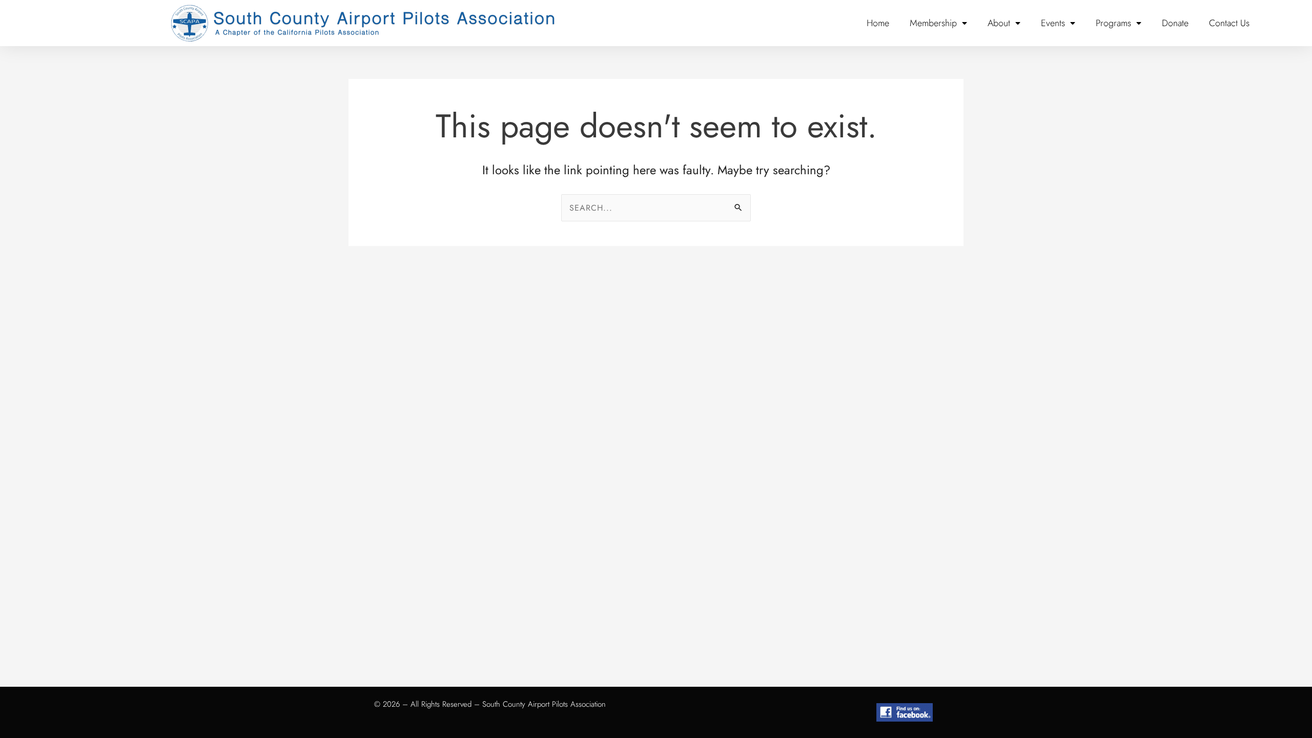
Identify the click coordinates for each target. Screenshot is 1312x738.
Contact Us (1229, 23)
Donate (1175, 23)
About (999, 23)
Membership (933, 23)
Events (1053, 23)
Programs (1113, 23)
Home (878, 23)
